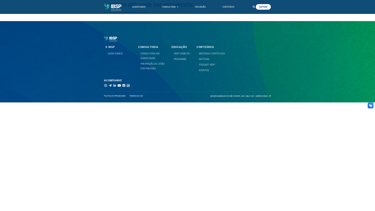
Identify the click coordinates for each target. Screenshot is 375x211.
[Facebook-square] (123, 85)
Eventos (204, 70)
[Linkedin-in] (114, 85)
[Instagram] (105, 85)
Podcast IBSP (207, 64)
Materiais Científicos (212, 53)
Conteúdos (228, 7)
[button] (254, 7)
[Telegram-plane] (110, 85)
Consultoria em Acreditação (149, 56)
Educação (200, 7)
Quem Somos (139, 7)
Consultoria (169, 7)
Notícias (204, 59)
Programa (180, 59)
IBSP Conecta (182, 53)
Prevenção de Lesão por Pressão (152, 66)
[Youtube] (119, 85)
